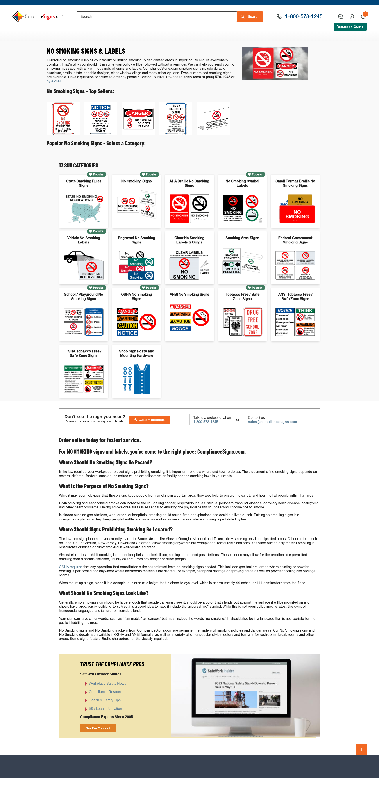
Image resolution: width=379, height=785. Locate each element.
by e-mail (54, 81)
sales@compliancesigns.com (272, 422)
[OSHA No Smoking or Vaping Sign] (100, 134)
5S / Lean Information (105, 708)
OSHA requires (70, 567)
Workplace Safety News (107, 683)
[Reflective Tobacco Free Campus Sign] (175, 134)
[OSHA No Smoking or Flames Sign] (138, 134)
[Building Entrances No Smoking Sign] (63, 134)
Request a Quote (350, 26)
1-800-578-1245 (205, 422)
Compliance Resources (107, 692)
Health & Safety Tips (105, 700)
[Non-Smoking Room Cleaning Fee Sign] (213, 134)
